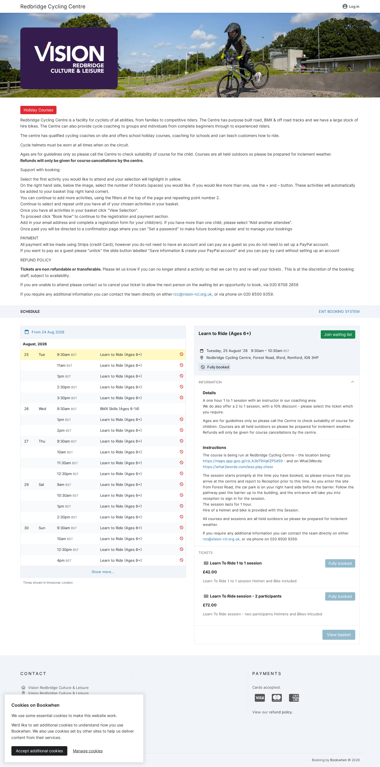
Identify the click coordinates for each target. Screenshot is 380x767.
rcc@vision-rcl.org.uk (192, 294)
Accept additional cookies (39, 750)
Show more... (103, 571)
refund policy (280, 712)
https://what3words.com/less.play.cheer (238, 466)
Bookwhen (338, 760)
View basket (339, 634)
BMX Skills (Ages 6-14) (119, 408)
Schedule (30, 311)
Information (210, 382)
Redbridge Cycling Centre (52, 6)
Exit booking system (339, 311)
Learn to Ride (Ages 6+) (121, 354)
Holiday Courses (38, 110)
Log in (354, 6)
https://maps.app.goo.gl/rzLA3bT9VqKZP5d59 (243, 461)
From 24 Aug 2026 (47, 332)
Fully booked (340, 563)
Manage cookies (88, 750)
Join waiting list (338, 334)
